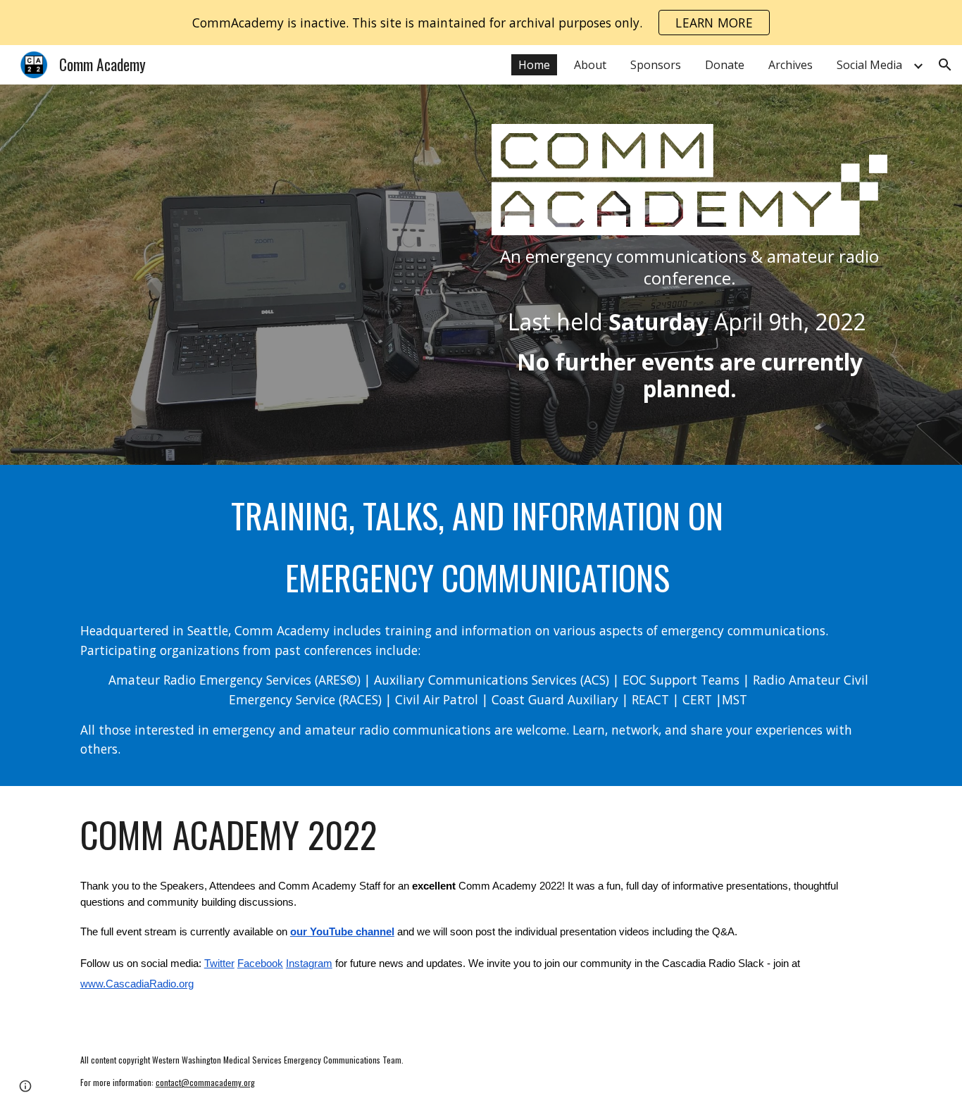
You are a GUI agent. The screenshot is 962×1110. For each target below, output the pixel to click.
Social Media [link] (869, 65)
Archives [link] (790, 65)
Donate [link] (724, 65)
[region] (481, 22)
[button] (945, 65)
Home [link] (534, 65)
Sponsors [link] (655, 65)
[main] (689, 267)
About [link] (590, 65)
